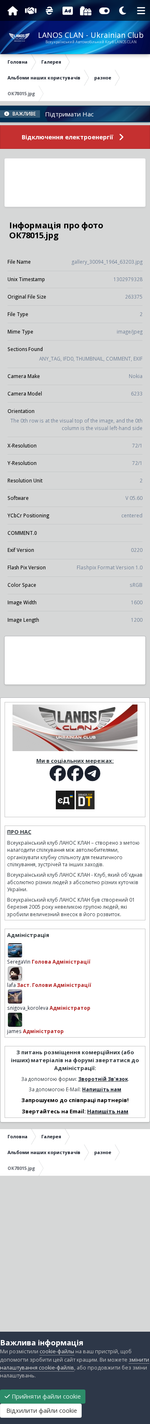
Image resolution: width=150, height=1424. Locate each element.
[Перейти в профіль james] (15, 1020)
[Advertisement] (75, 182)
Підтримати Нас (59, 114)
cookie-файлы (57, 1351)
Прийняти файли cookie (45, 1396)
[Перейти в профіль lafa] (15, 974)
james (14, 1031)
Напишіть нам (101, 1089)
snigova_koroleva (27, 1007)
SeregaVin (18, 961)
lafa (11, 984)
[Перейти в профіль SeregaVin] (15, 950)
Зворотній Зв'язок (103, 1078)
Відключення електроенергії (67, 137)
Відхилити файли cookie (41, 1410)
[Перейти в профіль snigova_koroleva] (15, 996)
